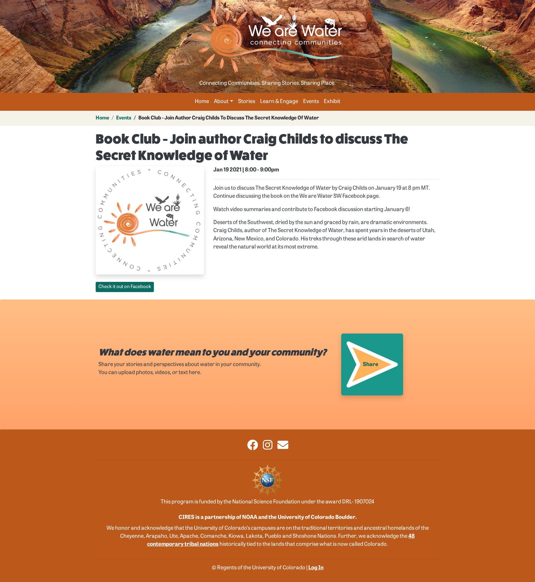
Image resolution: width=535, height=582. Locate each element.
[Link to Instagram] (267, 447)
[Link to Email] (282, 447)
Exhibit (332, 101)
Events (311, 101)
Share (370, 364)
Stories (246, 101)
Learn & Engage (279, 101)
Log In (316, 568)
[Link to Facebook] (252, 447)
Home (202, 101)
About (221, 101)
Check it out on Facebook (124, 286)
